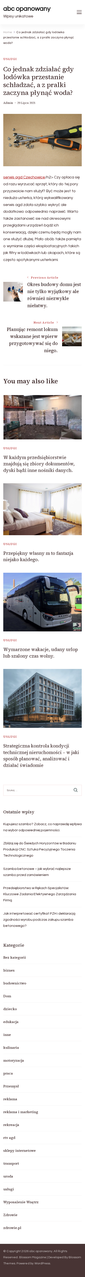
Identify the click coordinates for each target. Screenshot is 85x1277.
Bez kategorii (14, 957)
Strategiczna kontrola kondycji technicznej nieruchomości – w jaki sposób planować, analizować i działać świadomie (41, 755)
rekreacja (11, 1124)
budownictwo (14, 983)
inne (7, 1034)
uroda (8, 1176)
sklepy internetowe (19, 1150)
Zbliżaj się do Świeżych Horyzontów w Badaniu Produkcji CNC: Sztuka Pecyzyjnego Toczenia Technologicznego (39, 849)
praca (8, 1073)
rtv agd (9, 1137)
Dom (7, 996)
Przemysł (11, 1086)
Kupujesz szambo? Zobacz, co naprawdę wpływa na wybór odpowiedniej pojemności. (42, 827)
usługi (10, 59)
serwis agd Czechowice (24, 177)
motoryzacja (13, 1060)
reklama (10, 1099)
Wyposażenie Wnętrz (21, 1202)
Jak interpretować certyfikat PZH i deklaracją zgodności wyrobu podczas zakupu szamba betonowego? (39, 919)
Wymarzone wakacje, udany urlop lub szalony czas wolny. (40, 652)
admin (8, 103)
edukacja (11, 1021)
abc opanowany (27, 8)
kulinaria (11, 1047)
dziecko (10, 1008)
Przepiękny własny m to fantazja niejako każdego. (38, 556)
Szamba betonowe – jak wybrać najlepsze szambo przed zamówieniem (37, 872)
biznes (9, 970)
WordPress (42, 1263)
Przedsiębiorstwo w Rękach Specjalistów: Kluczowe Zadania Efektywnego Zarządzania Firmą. (39, 894)
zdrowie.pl (12, 1227)
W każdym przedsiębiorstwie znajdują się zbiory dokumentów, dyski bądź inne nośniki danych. (39, 463)
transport (11, 1163)
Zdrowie (10, 1214)
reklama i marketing (20, 1111)
